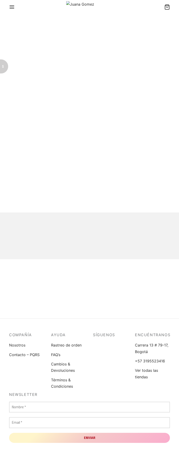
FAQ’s (55, 354)
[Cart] (167, 7)
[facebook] (96, 345)
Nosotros (17, 345)
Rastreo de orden (66, 345)
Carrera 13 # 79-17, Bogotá (151, 348)
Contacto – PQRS (24, 354)
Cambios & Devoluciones (63, 367)
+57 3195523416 (150, 361)
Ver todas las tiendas (146, 373)
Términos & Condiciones (62, 383)
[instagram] (105, 345)
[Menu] (12, 7)
